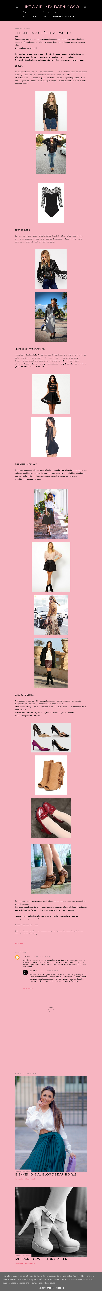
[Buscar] (85, 6)
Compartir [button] (19, 943)
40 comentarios (30, 1179)
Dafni (32, 971)
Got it (60, 1288)
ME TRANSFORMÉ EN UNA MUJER (41, 1259)
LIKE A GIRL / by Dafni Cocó (51, 6)
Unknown (27, 956)
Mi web (26, 16)
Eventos (35, 16)
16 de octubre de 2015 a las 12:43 (47, 971)
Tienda (70, 16)
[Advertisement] (51, 1048)
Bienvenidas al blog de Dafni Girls (45, 1174)
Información (59, 16)
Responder (28, 988)
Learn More (46, 1288)
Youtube (46, 16)
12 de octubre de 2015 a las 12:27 (43, 956)
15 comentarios (30, 1263)
